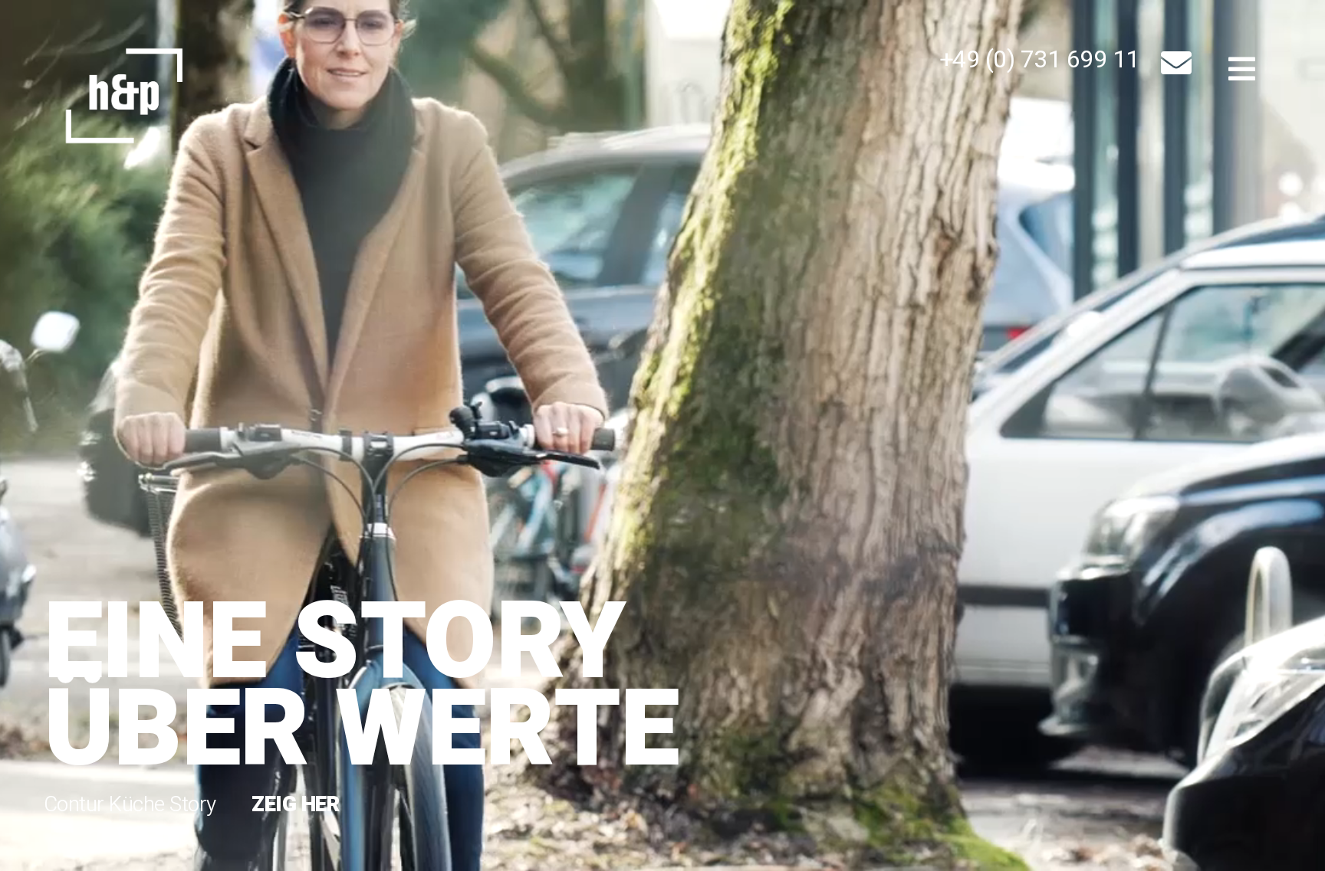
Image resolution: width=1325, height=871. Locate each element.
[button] (1040, 59)
